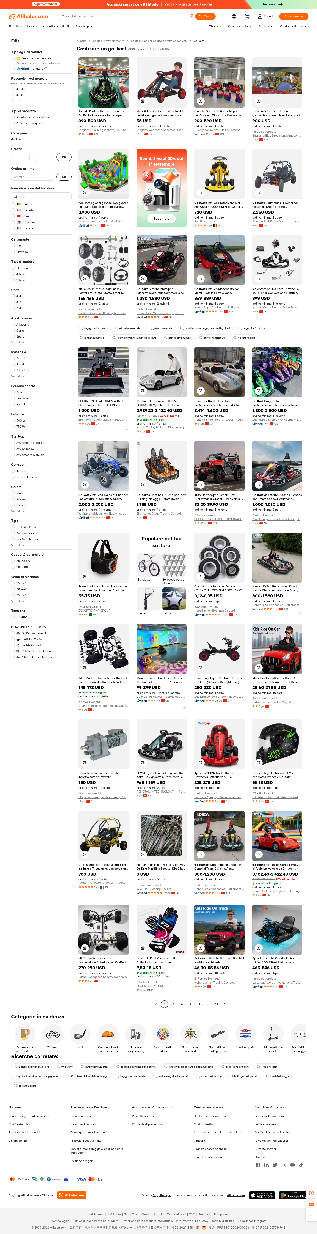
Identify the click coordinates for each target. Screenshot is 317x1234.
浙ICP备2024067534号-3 (269, 1227)
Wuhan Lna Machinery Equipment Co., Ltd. (103, 513)
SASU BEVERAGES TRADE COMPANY (103, 883)
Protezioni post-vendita (85, 1140)
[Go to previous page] (156, 1004)
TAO (192, 1214)
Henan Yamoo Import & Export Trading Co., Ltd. (219, 419)
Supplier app (162, 1195)
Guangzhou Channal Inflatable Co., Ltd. (103, 221)
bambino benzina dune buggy (138, 1066)
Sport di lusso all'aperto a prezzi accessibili (159, 40)
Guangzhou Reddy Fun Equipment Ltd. (219, 130)
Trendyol (204, 1214)
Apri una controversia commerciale (217, 1132)
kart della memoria (128, 328)
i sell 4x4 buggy (279, 1076)
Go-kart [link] (199, 40)
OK (64, 157)
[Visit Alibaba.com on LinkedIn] (266, 1165)
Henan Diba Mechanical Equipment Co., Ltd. (162, 313)
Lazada (158, 1214)
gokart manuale (162, 328)
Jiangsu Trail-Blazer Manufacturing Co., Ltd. (277, 221)
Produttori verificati (145, 1116)
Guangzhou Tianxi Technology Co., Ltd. (103, 705)
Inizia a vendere (265, 1124)
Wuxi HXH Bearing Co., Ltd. (154, 889)
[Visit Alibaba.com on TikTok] (301, 1165)
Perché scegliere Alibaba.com (29, 1116)
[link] (311, 1193)
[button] (190, 16)
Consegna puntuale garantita (89, 1132)
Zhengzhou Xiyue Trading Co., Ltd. (159, 513)
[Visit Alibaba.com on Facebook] (258, 1165)
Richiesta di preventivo (147, 1124)
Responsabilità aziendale (25, 1132)
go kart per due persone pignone (38, 1076)
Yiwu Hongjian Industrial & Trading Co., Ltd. (277, 519)
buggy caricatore (94, 328)
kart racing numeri (179, 337)
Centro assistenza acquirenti (213, 1116)
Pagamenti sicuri (81, 1116)
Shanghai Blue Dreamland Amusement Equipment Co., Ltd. (277, 135)
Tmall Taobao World (137, 1214)
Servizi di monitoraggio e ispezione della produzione (96, 1150)
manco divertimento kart (33, 1066)
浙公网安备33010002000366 (229, 1227)
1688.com (114, 1214)
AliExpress (97, 1214)
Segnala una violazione (209, 1157)
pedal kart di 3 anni (237, 1066)
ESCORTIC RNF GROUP (94, 610)
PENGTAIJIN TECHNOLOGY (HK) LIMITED (162, 791)
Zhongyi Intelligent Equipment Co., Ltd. (103, 419)
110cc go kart (269, 1066)
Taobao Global (176, 1214)
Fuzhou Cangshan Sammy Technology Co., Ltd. (103, 313)
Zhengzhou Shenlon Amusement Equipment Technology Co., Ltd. (277, 419)
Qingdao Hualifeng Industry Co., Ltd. (102, 130)
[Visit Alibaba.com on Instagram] (283, 1165)
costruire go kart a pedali (173, 1076)
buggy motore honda (132, 1076)
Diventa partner (265, 1149)
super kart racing (211, 1076)
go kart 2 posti (27, 1085)
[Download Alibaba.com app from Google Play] (293, 1195)
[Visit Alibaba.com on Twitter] (275, 1165)
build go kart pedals (246, 1076)
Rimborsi (200, 1140)
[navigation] (41, 523)
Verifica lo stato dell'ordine (273, 1132)
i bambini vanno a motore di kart (136, 337)
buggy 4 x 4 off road (254, 328)
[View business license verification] (197, 1227)
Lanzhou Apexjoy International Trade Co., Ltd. (219, 797)
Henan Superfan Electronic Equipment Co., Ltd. (219, 307)
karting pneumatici (96, 1066)
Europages (221, 1214)
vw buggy (66, 1066)
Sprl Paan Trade (204, 221)
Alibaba (81, 40)
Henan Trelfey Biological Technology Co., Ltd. (162, 427)
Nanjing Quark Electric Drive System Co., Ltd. (277, 307)
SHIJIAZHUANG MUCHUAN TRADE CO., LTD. (219, 519)
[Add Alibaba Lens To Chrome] (71, 1195)
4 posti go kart (246, 337)
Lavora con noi (18, 1140)
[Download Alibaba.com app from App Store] (262, 1195)
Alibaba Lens (30, 1195)
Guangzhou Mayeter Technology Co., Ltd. (162, 696)
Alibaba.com (236, 1195)
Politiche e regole (82, 1161)
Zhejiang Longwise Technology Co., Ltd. (219, 696)
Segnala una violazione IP (210, 1149)
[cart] (248, 17)
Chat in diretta (203, 1124)
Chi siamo (15, 1107)
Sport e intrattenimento (108, 40)
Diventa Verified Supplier (271, 1140)
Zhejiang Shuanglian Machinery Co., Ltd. (103, 797)
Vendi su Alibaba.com (269, 1116)
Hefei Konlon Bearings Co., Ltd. (214, 610)
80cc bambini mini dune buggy (88, 1076)
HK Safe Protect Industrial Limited (275, 797)
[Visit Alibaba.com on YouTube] (292, 1165)
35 (216, 1004)
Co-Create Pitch (20, 1124)
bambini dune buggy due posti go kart (207, 328)
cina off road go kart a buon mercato (190, 1066)
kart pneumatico (94, 337)
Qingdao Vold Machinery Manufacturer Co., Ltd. (162, 130)
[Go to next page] (225, 1004)
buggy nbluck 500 (214, 337)
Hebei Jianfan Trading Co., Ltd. (272, 702)
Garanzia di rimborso (83, 1124)
